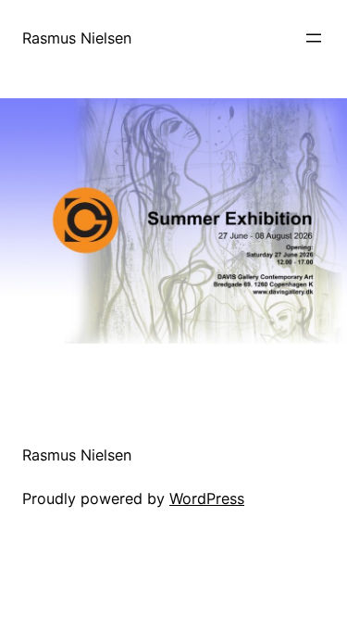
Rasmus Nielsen (76, 38)
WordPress (206, 498)
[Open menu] (314, 38)
